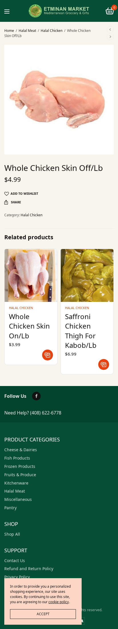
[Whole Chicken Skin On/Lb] (31, 275)
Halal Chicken (51, 30)
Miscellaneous (18, 499)
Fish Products (17, 458)
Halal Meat (27, 30)
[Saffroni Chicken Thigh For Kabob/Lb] (87, 275)
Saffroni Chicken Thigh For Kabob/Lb (81, 331)
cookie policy (58, 601)
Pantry (10, 507)
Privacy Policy (17, 577)
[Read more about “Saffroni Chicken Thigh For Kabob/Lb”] (103, 364)
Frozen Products (19, 466)
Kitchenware (16, 483)
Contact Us (14, 560)
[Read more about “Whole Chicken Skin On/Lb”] (47, 355)
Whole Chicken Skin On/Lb (29, 326)
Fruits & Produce (20, 474)
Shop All (12, 534)
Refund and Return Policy (28, 568)
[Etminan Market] (59, 11)
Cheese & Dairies (20, 449)
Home (9, 30)
